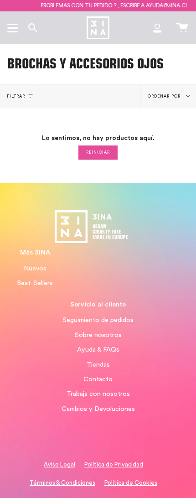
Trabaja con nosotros (98, 393)
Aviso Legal (59, 464)
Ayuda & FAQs (98, 349)
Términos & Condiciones (62, 483)
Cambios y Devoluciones (98, 408)
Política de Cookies (130, 483)
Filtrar (16, 96)
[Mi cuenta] (157, 27)
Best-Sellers (35, 283)
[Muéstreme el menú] (14, 28)
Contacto (98, 379)
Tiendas (98, 364)
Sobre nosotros (98, 335)
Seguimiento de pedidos (98, 319)
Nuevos (35, 268)
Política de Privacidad (113, 464)
